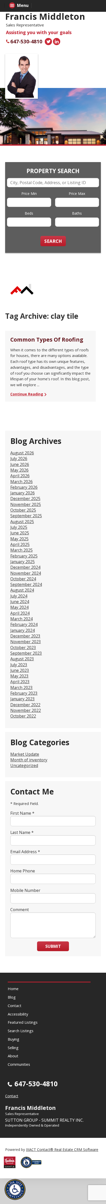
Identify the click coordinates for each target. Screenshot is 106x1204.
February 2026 (24, 487)
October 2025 (23, 510)
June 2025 (19, 533)
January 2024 (22, 630)
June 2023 (19, 670)
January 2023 (22, 699)
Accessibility (18, 1014)
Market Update (24, 754)
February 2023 (24, 693)
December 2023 (25, 636)
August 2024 (22, 590)
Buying (13, 1039)
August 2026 (22, 453)
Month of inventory (28, 760)
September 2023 (26, 653)
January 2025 (22, 561)
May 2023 (19, 676)
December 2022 (25, 705)
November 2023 (25, 641)
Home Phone (22, 871)
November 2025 (25, 504)
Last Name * (22, 832)
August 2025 (22, 521)
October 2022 (23, 716)
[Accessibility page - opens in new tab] (33, 1169)
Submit (53, 946)
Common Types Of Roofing (46, 339)
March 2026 (21, 481)
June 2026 (19, 464)
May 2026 (19, 470)
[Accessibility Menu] (15, 1189)
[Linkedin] (56, 41)
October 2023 (23, 647)
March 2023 (21, 687)
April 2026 (20, 476)
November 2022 (25, 710)
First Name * (22, 813)
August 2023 (22, 659)
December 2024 (25, 567)
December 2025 (25, 498)
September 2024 (26, 584)
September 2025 (26, 516)
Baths (77, 213)
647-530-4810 (26, 41)
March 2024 (21, 619)
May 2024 (19, 607)
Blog (12, 997)
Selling (13, 1047)
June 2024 (19, 601)
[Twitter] (48, 41)
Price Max (77, 193)
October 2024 (23, 579)
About (13, 1055)
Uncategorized (24, 765)
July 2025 (18, 527)
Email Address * (25, 851)
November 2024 (25, 573)
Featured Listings (23, 1022)
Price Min (29, 193)
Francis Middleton (45, 16)
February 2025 (24, 556)
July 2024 (18, 596)
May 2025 (19, 539)
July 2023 (18, 665)
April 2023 (20, 681)
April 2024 (20, 613)
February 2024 (24, 624)
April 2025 (20, 544)
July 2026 (18, 458)
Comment (19, 909)
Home (13, 988)
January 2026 (22, 493)
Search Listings (20, 1030)
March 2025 (21, 550)
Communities (19, 1064)
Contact (14, 1005)
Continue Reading (26, 394)
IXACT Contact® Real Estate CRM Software (62, 1149)
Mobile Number (25, 890)
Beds (29, 213)
